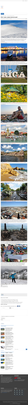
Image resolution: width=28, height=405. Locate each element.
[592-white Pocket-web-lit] (23, 390)
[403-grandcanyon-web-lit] (15, 390)
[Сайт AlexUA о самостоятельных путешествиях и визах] (2, 6)
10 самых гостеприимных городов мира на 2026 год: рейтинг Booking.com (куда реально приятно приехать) (9, 341)
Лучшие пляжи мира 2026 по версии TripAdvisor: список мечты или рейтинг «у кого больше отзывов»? (9, 337)
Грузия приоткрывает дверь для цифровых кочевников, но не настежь (9, 301)
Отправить (2, 323)
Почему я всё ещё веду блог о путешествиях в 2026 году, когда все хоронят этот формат (12, 302)
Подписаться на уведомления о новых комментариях (8, 316)
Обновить (2, 319)
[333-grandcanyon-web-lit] (23, 392)
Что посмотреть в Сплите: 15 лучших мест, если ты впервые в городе (9, 300)
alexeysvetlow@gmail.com (4, 392)
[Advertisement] (15, 7)
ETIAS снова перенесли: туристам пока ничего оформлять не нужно (9, 299)
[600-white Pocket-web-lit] (18, 392)
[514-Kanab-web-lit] (15, 394)
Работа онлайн (4, 15)
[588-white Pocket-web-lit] (20, 390)
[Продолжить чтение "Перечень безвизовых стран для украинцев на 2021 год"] (2, 359)
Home (1, 15)
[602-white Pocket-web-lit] (20, 394)
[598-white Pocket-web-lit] (15, 392)
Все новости (2, 350)
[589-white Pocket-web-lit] (18, 394)
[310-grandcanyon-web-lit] (20, 392)
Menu (3, 13)
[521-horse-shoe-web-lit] (18, 390)
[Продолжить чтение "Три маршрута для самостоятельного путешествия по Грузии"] (2, 367)
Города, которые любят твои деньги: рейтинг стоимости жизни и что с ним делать (9, 347)
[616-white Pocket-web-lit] (23, 394)
